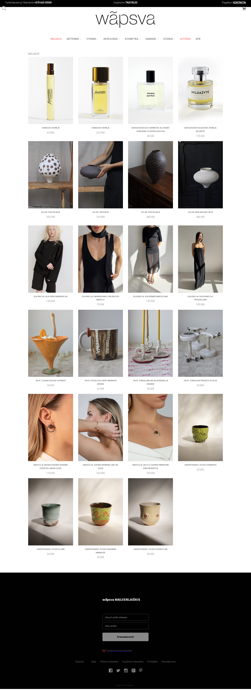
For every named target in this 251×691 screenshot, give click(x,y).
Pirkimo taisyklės (109, 661)
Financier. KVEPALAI (51, 128)
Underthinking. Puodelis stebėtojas (150, 549)
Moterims (73, 39)
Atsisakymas (169, 661)
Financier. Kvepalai (100, 128)
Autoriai (185, 39)
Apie (198, 39)
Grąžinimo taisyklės (132, 661)
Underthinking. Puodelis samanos (200, 465)
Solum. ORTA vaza (100, 212)
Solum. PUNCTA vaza (150, 212)
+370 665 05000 (43, 2)
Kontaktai (152, 661)
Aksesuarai (110, 39)
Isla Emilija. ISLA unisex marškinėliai (50, 296)
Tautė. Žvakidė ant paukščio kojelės (200, 381)
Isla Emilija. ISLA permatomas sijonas (150, 296)
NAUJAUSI (56, 39)
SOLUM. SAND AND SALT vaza (200, 212)
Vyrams (91, 39)
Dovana (168, 39)
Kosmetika (131, 39)
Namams (151, 39)
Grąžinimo (119, 2)
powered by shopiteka (125, 685)
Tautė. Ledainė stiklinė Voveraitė (51, 381)
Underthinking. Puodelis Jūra (51, 549)
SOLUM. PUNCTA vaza (50, 212)
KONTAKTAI (239, 2)
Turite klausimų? (14, 2)
